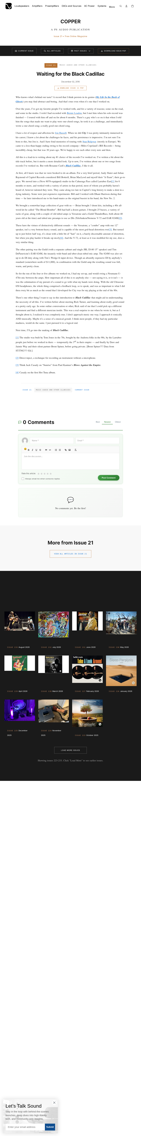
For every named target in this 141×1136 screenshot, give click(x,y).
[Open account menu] (126, 6)
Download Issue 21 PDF (72, 88)
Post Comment (109, 478)
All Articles (54, 51)
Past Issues (80, 51)
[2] (120, 218)
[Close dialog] (54, 1102)
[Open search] (121, 6)
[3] (110, 229)
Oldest (118, 422)
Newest (107, 422)
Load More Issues (70, 750)
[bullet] (60, 450)
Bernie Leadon (74, 113)
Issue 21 (27, 390)
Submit (50, 1127)
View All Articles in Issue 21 (70, 554)
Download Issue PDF (115, 51)
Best (98, 422)
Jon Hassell (61, 132)
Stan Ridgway (89, 141)
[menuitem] (112, 7)
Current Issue (26, 51)
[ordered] (56, 450)
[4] (61, 237)
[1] (112, 181)
